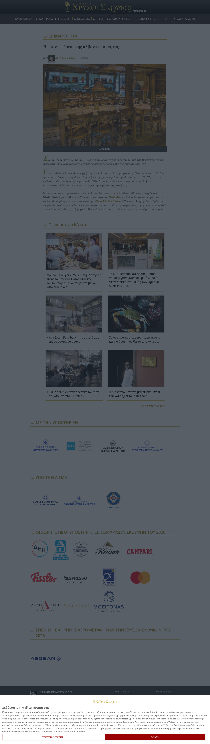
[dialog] (105, 719)
